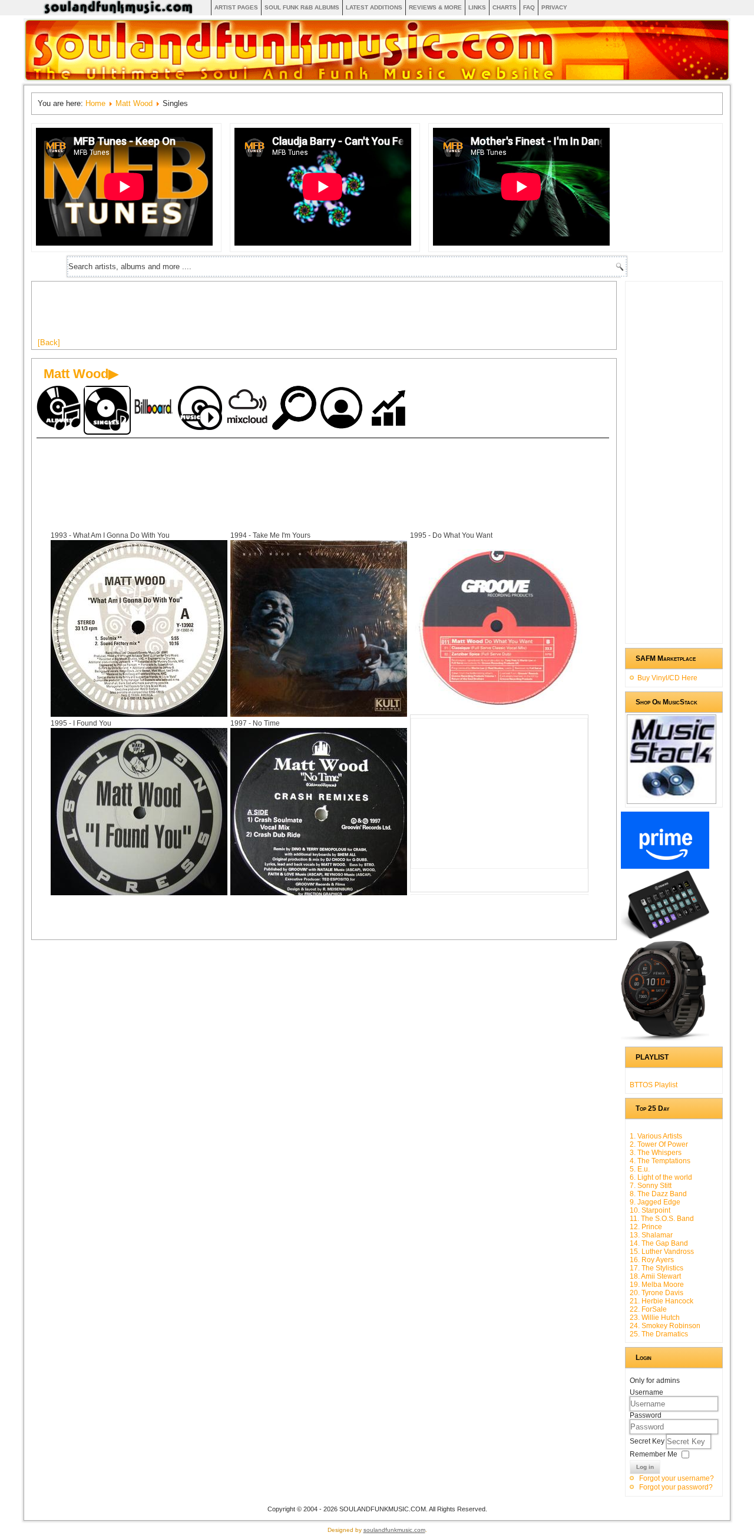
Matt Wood (134, 103)
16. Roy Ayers (652, 1260)
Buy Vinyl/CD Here (667, 678)
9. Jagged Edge (655, 1202)
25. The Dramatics (659, 1334)
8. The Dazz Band (658, 1194)
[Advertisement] (252, 313)
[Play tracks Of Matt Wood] (201, 409)
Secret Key (648, 1441)
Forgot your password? (676, 1487)
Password (646, 1415)
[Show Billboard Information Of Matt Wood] (154, 409)
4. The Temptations (660, 1161)
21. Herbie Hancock (661, 1301)
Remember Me (653, 1454)
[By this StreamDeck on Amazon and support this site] (665, 936)
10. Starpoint (650, 1210)
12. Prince (646, 1227)
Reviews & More (435, 7)
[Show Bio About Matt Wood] (342, 409)
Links (477, 7)
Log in (645, 1467)
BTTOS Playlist (653, 1085)
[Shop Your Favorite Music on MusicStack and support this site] (671, 799)
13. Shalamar (651, 1235)
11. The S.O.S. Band (662, 1218)
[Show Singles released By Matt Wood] (107, 410)
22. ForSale (648, 1309)
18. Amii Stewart (655, 1276)
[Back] (49, 342)
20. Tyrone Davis (656, 1293)
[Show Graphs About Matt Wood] (390, 409)
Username (646, 1392)
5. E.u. (640, 1169)
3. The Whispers (656, 1153)
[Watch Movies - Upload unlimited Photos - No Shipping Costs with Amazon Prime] (665, 866)
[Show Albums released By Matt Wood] (60, 409)
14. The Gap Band (659, 1243)
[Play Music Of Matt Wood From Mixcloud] (248, 409)
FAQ (529, 7)
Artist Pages (236, 7)
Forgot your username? (676, 1478)
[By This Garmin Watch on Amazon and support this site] (665, 1038)
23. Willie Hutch (655, 1317)
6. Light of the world (661, 1177)
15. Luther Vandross (662, 1251)
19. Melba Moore (657, 1284)
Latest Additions (374, 7)
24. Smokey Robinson (665, 1326)
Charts (504, 7)
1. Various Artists (656, 1136)
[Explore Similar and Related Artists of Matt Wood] (295, 409)
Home (95, 103)
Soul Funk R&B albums (301, 7)
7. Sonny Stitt (651, 1185)
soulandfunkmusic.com (394, 1530)
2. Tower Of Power (659, 1144)
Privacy (554, 7)
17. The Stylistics (656, 1268)
